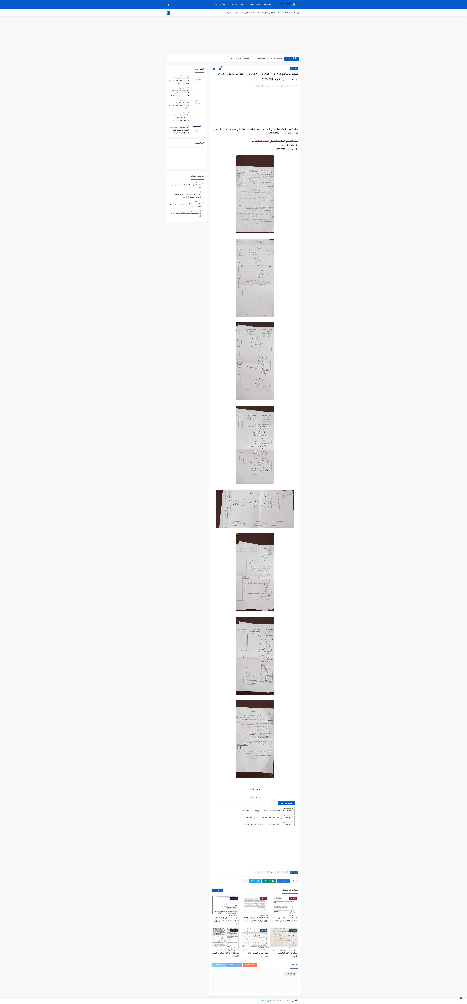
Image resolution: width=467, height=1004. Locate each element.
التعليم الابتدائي (286, 13)
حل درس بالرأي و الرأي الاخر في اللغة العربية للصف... (261, 58)
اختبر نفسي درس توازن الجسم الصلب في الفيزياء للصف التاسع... (285, 953)
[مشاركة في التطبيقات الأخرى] (245, 881)
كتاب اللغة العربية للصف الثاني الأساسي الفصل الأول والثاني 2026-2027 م (179, 80)
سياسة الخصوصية (220, 4)
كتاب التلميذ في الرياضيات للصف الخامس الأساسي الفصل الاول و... (186, 196)
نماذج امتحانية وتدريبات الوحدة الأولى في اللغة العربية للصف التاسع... (256, 921)
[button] (283, 881)
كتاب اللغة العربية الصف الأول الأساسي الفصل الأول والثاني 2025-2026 (179, 105)
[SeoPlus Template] (297, 1000)
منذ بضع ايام (183, 75)
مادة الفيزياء (260, 872)
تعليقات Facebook (234, 965)
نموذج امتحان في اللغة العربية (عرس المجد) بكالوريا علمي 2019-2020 (269, 824)
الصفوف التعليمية (238, 4)
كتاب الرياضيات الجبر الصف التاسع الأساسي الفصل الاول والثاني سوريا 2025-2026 (179, 131)
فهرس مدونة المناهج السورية (260, 4)
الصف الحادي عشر (273, 872)
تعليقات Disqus (218, 965)
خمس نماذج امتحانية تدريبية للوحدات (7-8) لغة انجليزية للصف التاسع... (225, 953)
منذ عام (185, 112)
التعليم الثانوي (250, 13)
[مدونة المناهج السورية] (288, 4)
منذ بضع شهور (287, 808)
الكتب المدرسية (233, 13)
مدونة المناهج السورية (270, 1001)
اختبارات (293, 69)
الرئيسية (297, 13)
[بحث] (168, 13)
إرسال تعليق (290, 974)
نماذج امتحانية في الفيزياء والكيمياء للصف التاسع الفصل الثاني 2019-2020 (267, 811)
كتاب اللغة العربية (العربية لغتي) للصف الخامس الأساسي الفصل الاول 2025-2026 (180, 118)
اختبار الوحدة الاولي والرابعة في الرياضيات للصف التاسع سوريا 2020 (226, 921)
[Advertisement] (233, 36)
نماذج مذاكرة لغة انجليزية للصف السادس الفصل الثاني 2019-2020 (284, 919)
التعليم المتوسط (268, 13)
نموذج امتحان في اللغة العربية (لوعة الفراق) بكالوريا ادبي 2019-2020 (269, 818)
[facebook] (168, 4)
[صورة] (197, 79)
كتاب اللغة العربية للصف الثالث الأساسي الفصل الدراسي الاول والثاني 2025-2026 (179, 94)
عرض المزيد (217, 890)
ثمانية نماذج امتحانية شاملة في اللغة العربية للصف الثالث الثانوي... (256, 953)
